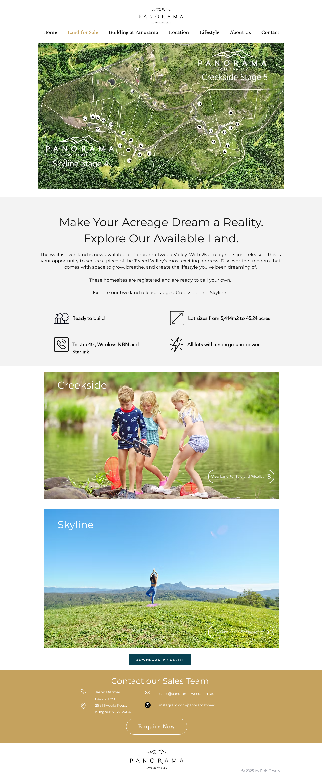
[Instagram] (148, 705)
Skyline (76, 524)
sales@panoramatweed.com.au (186, 693)
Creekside (82, 385)
